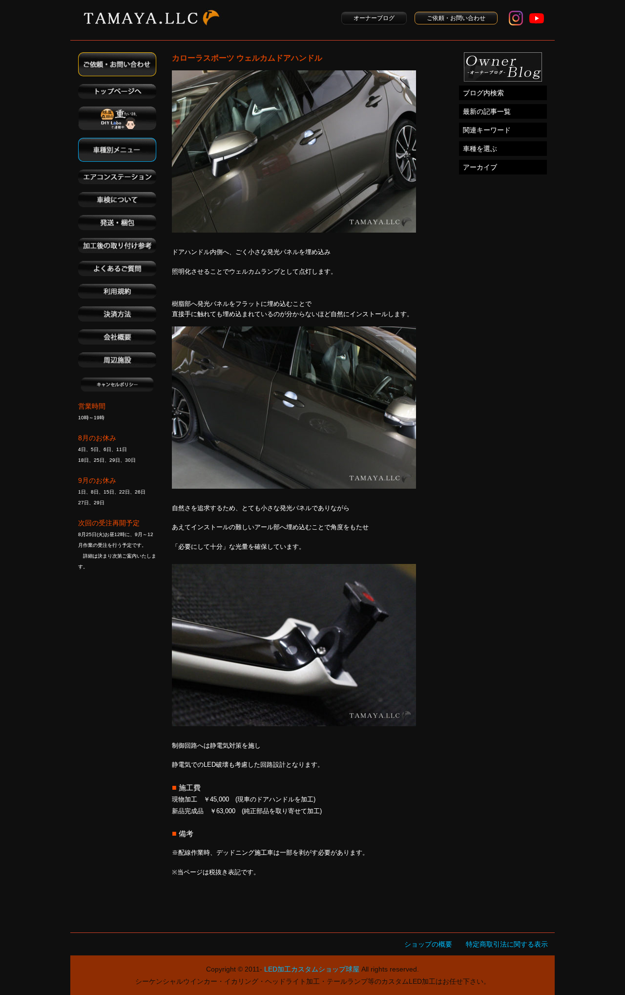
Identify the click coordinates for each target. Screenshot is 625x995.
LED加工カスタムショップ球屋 (311, 969)
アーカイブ (480, 167)
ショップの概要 (428, 944)
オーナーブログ (374, 18)
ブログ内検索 (483, 93)
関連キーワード (487, 130)
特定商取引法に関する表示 (507, 944)
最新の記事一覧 (487, 111)
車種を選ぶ (480, 148)
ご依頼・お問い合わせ (456, 18)
